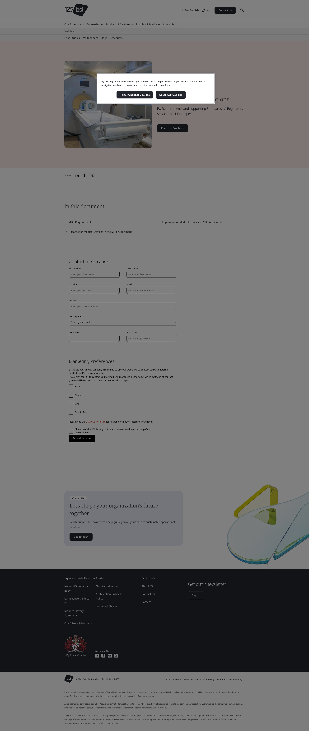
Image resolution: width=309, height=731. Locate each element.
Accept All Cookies (171, 94)
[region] (156, 88)
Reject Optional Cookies (135, 94)
